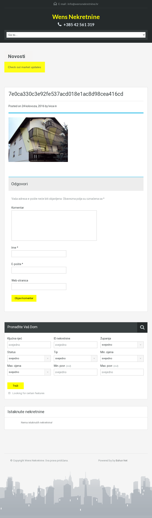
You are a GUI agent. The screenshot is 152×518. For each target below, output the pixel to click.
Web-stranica (19, 280)
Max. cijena (14, 365)
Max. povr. (109, 365)
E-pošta (17, 264)
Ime (14, 247)
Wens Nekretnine (76, 16)
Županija (105, 338)
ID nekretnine (62, 338)
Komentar (17, 207)
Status (11, 352)
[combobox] (122, 344)
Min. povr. (62, 365)
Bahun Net (121, 460)
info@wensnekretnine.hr (83, 4)
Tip (56, 352)
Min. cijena (106, 352)
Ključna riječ (14, 338)
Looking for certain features (28, 393)
